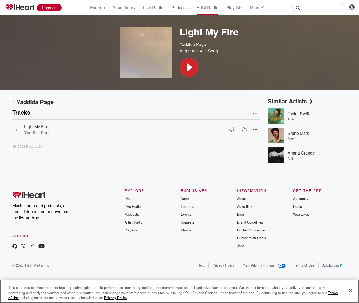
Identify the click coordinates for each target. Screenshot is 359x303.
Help (201, 265)
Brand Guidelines (250, 222)
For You (97, 7)
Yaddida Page (193, 44)
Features (187, 206)
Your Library (124, 7)
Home (297, 206)
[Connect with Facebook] (14, 247)
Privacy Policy (224, 265)
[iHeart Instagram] (32, 247)
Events (186, 214)
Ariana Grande (301, 153)
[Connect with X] (23, 247)
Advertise (244, 206)
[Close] (350, 290)
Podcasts (180, 7)
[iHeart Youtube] (41, 247)
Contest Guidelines (251, 229)
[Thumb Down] (232, 129)
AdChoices (330, 265)
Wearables (301, 214)
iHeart (129, 198)
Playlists (234, 7)
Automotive (301, 198)
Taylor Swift (298, 113)
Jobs (240, 245)
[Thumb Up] (244, 129)
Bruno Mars (298, 133)
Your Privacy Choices (259, 265)
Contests (187, 222)
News (185, 198)
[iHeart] (19, 7)
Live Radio (153, 7)
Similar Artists (287, 101)
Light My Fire (36, 127)
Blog (240, 214)
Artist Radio (207, 7)
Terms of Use (304, 265)
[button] (189, 67)
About (241, 198)
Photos (186, 229)
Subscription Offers (251, 237)
